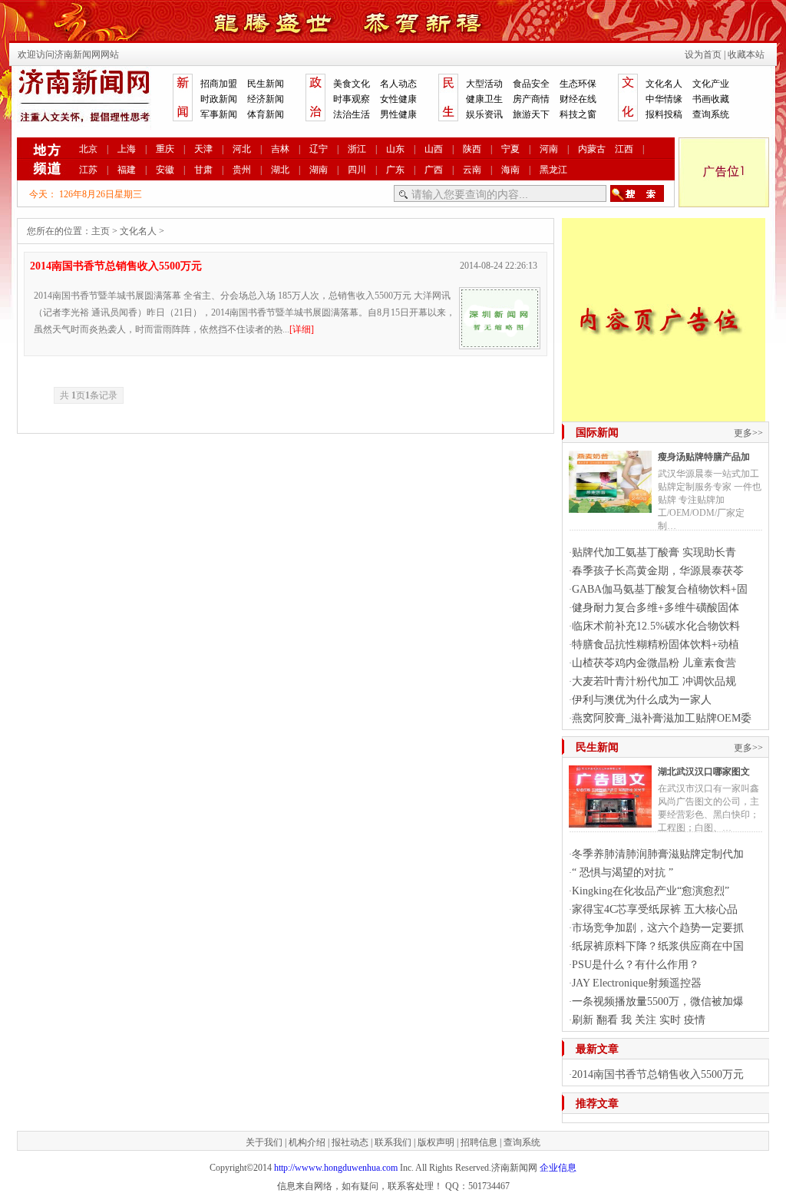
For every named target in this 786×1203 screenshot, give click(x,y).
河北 (242, 149)
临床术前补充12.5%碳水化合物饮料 (656, 626)
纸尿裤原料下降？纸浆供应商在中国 (658, 946)
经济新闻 (265, 99)
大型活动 (484, 83)
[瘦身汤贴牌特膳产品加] (610, 506)
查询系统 (710, 114)
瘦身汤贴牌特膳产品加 (704, 456)
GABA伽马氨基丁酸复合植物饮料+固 (660, 589)
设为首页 (703, 54)
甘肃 (203, 169)
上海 (126, 149)
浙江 (357, 149)
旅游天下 (531, 114)
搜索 (637, 193)
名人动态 (398, 83)
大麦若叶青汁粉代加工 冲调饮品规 (654, 681)
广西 (433, 169)
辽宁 (318, 149)
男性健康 (398, 114)
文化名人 (664, 83)
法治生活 (351, 114)
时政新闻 (218, 99)
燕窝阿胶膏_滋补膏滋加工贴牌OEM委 (661, 718)
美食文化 (351, 83)
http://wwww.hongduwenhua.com (336, 1167)
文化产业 (710, 83)
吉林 (280, 149)
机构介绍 (307, 1142)
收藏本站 (746, 54)
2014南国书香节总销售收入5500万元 (116, 266)
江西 (624, 149)
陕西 (472, 149)
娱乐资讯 (484, 114)
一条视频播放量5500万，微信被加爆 (658, 1001)
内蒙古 (592, 149)
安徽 (165, 169)
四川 (357, 169)
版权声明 (436, 1142)
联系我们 (393, 1142)
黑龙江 (553, 169)
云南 (472, 169)
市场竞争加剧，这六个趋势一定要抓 (658, 928)
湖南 (318, 169)
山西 (433, 149)
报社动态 (350, 1142)
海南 (510, 169)
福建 (126, 169)
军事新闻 (218, 114)
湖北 (280, 169)
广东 (395, 169)
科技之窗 (578, 114)
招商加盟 (218, 83)
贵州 (242, 169)
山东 (395, 149)
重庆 (165, 149)
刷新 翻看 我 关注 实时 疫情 (638, 1020)
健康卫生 (484, 99)
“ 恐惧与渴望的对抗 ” (622, 872)
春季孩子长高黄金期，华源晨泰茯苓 (658, 571)
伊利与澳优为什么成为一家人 (642, 700)
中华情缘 (664, 99)
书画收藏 (710, 99)
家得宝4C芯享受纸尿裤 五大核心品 (655, 909)
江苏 (88, 169)
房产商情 (531, 99)
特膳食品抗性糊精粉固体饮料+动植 (655, 644)
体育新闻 (265, 114)
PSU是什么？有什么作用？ (635, 964)
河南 (549, 149)
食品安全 (531, 83)
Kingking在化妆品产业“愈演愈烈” (650, 891)
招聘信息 (479, 1142)
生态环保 (578, 83)
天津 (203, 149)
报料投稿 (664, 114)
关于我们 (264, 1142)
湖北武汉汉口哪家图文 (704, 771)
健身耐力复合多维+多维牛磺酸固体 (655, 607)
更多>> (748, 433)
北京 (88, 149)
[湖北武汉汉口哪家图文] (610, 821)
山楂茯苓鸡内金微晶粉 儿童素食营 (654, 663)
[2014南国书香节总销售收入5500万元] (499, 343)
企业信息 (558, 1167)
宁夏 (510, 149)
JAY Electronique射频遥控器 (637, 983)
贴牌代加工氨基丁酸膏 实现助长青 (654, 552)
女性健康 (398, 99)
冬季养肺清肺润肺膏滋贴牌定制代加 (658, 854)
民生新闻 (265, 83)
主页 (100, 231)
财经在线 (578, 99)
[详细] (301, 329)
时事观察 (351, 99)
